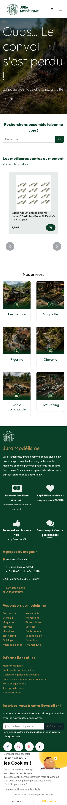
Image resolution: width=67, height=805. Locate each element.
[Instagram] (18, 746)
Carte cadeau (33, 631)
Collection (31, 640)
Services (30, 626)
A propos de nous (13, 688)
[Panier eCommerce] (51, 9)
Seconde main (33, 635)
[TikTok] (39, 746)
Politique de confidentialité (18, 670)
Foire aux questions (14, 683)
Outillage (8, 640)
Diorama (50, 359)
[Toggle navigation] (60, 9)
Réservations (33, 622)
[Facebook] (7, 746)
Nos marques (33, 644)
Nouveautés (32, 613)
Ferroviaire (17, 314)
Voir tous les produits (15, 164)
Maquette (50, 314)
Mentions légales (13, 665)
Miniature (8, 631)
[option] (33, 205)
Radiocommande (13, 644)
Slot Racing (50, 405)
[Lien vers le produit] (17, 295)
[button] (50, 227)
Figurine (16, 359)
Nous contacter (12, 692)
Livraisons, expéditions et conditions (24, 679)
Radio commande (17, 407)
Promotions (32, 617)
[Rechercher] (59, 139)
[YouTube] (29, 746)
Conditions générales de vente (21, 674)
